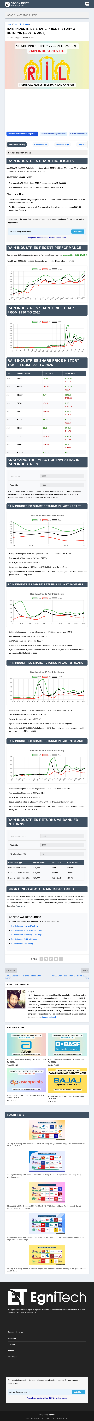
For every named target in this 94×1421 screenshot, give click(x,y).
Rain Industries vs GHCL (79, 134)
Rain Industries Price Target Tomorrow (26, 930)
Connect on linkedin (49, 1017)
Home (9, 24)
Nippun (18, 37)
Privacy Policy (50, 1418)
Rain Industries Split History (22, 944)
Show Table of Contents (20, 153)
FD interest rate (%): (18, 854)
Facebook (12, 1338)
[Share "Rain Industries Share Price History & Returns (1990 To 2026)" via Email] (56, 958)
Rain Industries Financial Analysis (24, 926)
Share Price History (21, 24)
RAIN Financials (40, 144)
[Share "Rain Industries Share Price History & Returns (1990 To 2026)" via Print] (61, 958)
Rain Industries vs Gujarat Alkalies (53, 134)
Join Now (78, 231)
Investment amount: (18, 476)
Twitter (11, 1351)
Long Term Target (85, 144)
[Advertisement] (50, 110)
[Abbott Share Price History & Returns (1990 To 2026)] (26, 1044)
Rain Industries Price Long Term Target (26, 935)
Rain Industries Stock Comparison (22, 134)
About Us (29, 1418)
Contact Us (38, 1418)
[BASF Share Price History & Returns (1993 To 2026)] (67, 1044)
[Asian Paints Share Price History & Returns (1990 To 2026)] (26, 1080)
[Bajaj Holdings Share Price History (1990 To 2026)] (67, 1080)
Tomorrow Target (62, 144)
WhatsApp (12, 1357)
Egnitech (52, 1414)
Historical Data (28, 37)
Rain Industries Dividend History (24, 939)
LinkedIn (11, 1344)
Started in (14, 485)
